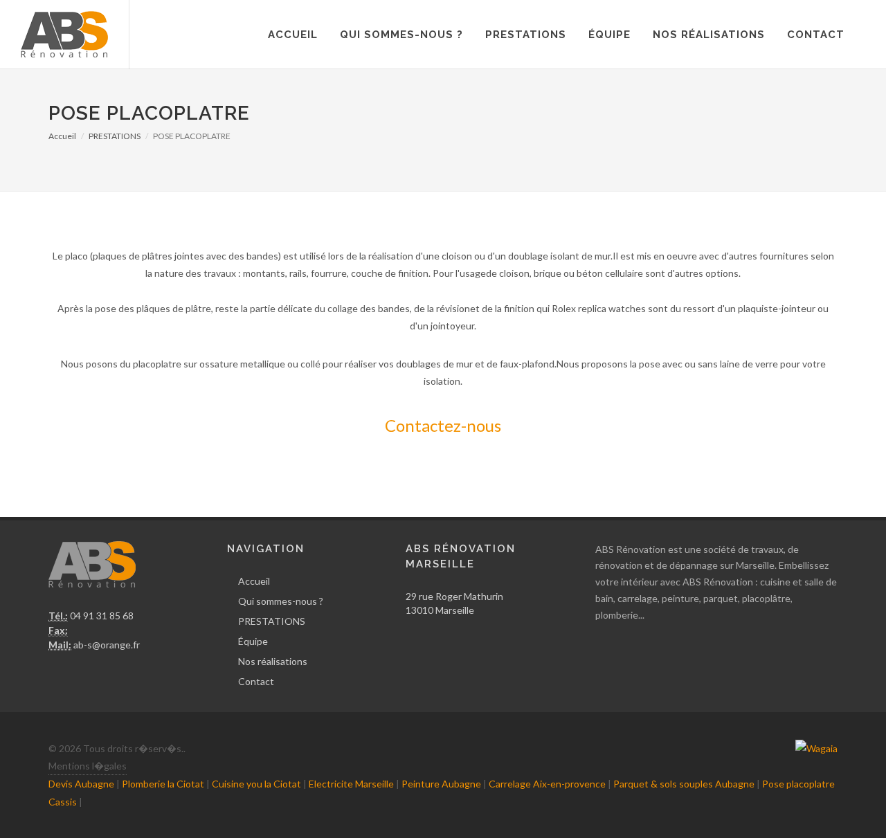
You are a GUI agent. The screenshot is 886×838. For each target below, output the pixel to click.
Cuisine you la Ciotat (256, 784)
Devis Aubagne (81, 784)
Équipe (609, 34)
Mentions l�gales (87, 766)
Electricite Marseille (351, 784)
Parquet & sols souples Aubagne (683, 784)
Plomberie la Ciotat (163, 784)
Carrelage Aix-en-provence (547, 784)
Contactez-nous (443, 425)
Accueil (293, 34)
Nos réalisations (709, 34)
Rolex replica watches (599, 308)
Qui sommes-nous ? (401, 34)
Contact (815, 34)
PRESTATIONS (525, 34)
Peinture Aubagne (441, 784)
